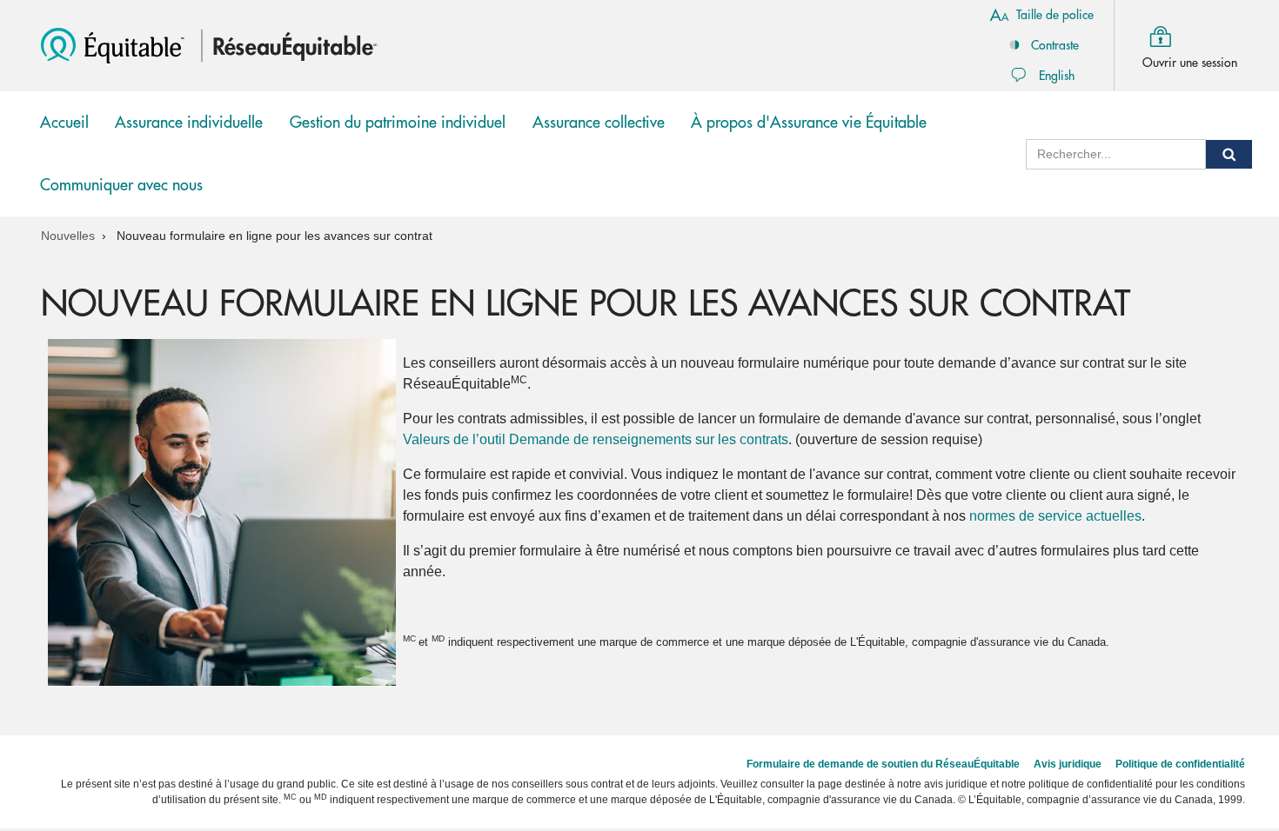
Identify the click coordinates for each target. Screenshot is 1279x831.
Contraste (1055, 45)
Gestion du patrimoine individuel (398, 134)
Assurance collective (598, 134)
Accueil (64, 122)
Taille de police (1055, 15)
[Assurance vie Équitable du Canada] (115, 44)
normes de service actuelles (1055, 516)
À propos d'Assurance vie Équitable (809, 122)
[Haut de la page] (1238, 706)
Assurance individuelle (189, 134)
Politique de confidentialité (1180, 764)
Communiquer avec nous (121, 185)
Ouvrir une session (1189, 63)
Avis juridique (1068, 764)
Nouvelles (68, 236)
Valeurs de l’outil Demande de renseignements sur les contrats (595, 439)
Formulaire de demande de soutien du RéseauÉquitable (883, 764)
